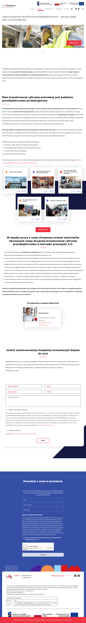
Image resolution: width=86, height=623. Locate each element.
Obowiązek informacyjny (45, 425)
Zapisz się (43, 554)
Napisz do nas (74, 43)
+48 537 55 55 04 (43, 325)
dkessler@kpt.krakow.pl (45, 322)
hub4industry (69, 575)
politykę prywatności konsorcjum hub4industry (23, 434)
